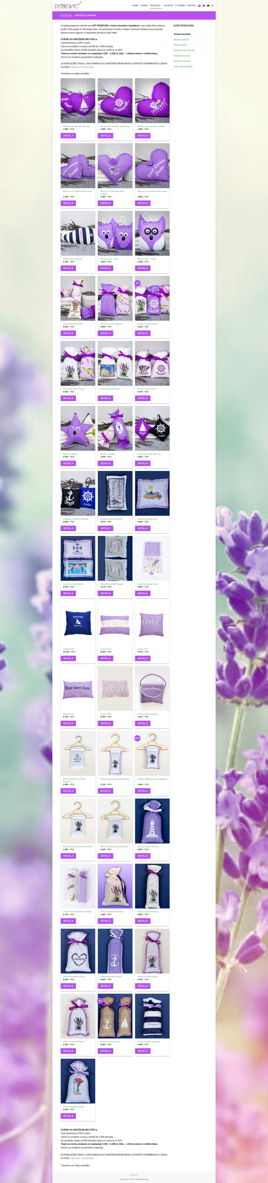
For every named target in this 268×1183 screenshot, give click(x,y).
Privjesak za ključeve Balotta (75, 519)
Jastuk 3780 (105, 714)
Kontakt (191, 5)
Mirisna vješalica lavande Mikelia (114, 779)
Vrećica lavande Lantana (74, 976)
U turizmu (180, 5)
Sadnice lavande (182, 61)
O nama (144, 5)
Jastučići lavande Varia (147, 584)
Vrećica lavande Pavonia (74, 389)
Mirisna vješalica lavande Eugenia (74, 780)
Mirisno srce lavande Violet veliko (152, 191)
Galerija (168, 5)
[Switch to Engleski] (204, 5)
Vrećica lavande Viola (146, 389)
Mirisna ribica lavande (72, 259)
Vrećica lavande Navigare (148, 1041)
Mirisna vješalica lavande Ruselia (77, 846)
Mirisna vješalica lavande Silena (114, 846)
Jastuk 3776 (68, 714)
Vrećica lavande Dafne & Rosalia (77, 911)
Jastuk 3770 (68, 649)
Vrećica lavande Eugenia (111, 324)
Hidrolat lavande (182, 56)
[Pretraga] (212, 5)
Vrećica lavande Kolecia (147, 911)
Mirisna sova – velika (146, 259)
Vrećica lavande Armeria (148, 846)
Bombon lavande (107, 454)
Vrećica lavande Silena (110, 389)
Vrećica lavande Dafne (73, 324)
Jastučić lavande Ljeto (147, 519)
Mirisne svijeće (181, 39)
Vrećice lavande (182, 34)
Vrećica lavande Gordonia (111, 911)
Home (135, 5)
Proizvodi (155, 5)
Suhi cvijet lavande (183, 66)
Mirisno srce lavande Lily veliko (151, 126)
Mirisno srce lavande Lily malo (76, 126)
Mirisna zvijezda (70, 454)
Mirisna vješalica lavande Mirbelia (152, 779)
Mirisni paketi (180, 45)
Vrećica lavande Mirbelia (74, 1041)
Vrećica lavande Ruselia (73, 1106)
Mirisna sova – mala (109, 259)
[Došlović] (70, 5)
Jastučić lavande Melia (73, 584)
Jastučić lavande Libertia (111, 519)
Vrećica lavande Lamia (147, 324)
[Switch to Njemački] (208, 5)
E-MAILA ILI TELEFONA (81, 67)
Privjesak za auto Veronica (149, 454)
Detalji (68, 135)
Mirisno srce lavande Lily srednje (114, 126)
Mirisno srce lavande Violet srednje (112, 192)
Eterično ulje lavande (184, 50)
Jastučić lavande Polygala (111, 584)
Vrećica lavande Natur (110, 1041)
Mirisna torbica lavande (147, 714)
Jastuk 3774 (142, 649)
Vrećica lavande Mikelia (147, 976)
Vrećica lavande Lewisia (110, 976)
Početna (66, 15)
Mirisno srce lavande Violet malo (77, 191)
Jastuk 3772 (105, 649)
